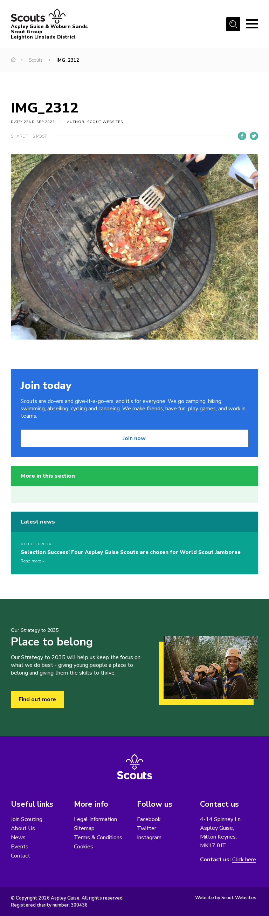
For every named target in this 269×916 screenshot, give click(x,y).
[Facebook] (242, 136)
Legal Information (95, 819)
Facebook (149, 819)
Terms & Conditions (98, 837)
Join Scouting (26, 819)
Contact (20, 856)
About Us (23, 828)
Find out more (37, 699)
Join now (134, 438)
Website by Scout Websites (225, 898)
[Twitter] (254, 136)
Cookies (83, 846)
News (18, 837)
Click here (244, 860)
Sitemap (84, 828)
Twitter (146, 828)
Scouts (36, 60)
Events (19, 846)
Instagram (149, 837)
